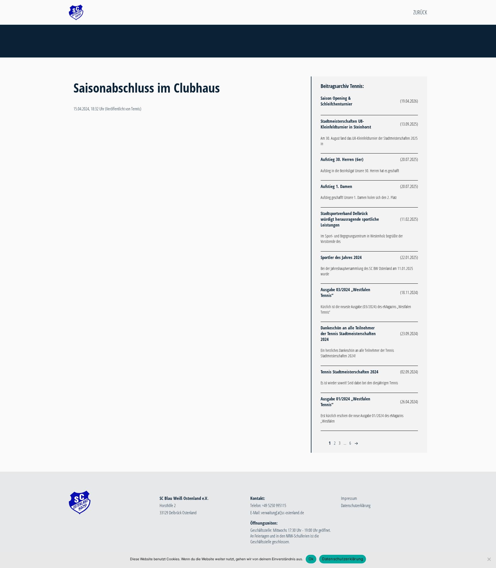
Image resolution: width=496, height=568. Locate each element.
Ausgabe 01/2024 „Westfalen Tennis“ (345, 401)
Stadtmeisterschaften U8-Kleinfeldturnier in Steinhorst (346, 124)
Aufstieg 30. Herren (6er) (342, 159)
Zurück (420, 12)
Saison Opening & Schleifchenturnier (336, 101)
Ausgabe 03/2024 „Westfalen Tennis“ (345, 292)
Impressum (349, 498)
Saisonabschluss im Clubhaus (146, 87)
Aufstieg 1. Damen (336, 186)
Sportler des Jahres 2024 (341, 257)
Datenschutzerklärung (355, 505)
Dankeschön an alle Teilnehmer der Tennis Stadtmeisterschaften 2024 (348, 333)
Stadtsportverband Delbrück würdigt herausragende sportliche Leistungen (350, 219)
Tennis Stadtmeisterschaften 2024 (349, 372)
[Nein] (489, 559)
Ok (311, 559)
